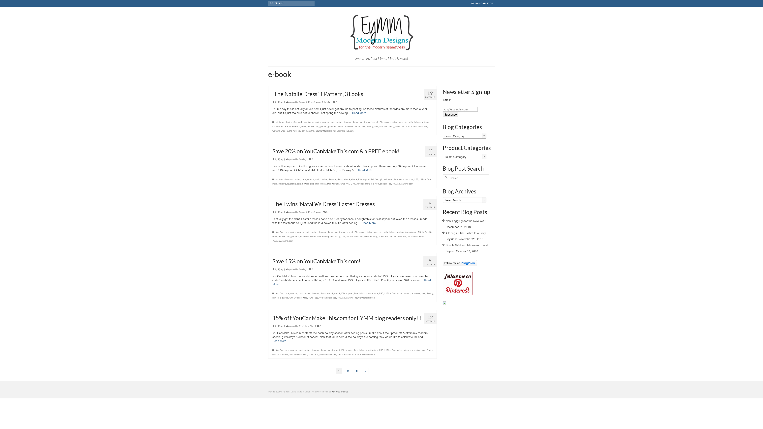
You (295, 130)
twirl (425, 126)
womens (276, 130)
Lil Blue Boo (294, 126)
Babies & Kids (305, 101)
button (289, 122)
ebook (375, 122)
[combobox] (464, 136)
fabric (394, 122)
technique (400, 126)
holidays (425, 122)
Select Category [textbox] (454, 136)
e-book (362, 122)
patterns (332, 126)
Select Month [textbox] (452, 200)
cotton (318, 122)
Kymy (281, 101)
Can (295, 122)
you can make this (306, 130)
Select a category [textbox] (455, 157)
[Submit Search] (271, 3)
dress (355, 122)
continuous (309, 122)
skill (381, 126)
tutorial (414, 126)
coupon (325, 122)
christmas (288, 179)
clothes (297, 179)
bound (282, 122)
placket (340, 126)
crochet (339, 122)
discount (347, 122)
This (408, 126)
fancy (401, 122)
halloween (388, 179)
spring (391, 126)
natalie (311, 126)
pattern (323, 126)
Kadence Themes (340, 391)
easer (368, 122)
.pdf (276, 122)
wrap (283, 130)
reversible (349, 126)
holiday (417, 122)
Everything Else (306, 326)
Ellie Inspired (385, 122)
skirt (385, 126)
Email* (447, 100)
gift (381, 179)
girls (411, 122)
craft (333, 122)
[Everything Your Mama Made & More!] (381, 32)
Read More (359, 113)
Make (303, 126)
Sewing (317, 101)
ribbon (357, 126)
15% (276, 232)
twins (420, 126)
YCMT (289, 130)
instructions (277, 126)
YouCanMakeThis (324, 130)
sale (363, 126)
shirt (376, 126)
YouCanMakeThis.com (343, 130)
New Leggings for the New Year (465, 221)
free (406, 122)
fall (372, 179)
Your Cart (484, 3)
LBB (286, 126)
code (300, 122)
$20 (276, 179)
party (317, 126)
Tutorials (326, 101)
